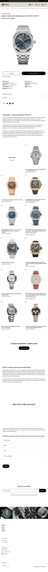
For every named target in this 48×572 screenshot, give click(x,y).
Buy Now (11, 73)
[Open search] (39, 4)
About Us (3, 527)
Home (3, 8)
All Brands (7, 8)
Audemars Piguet (14, 8)
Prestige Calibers (43, 566)
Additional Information (7, 94)
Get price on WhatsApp (33, 73)
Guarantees (4, 97)
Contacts (3, 528)
